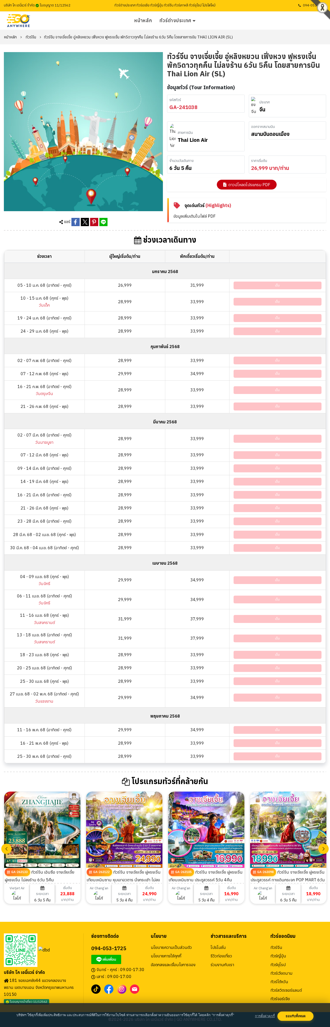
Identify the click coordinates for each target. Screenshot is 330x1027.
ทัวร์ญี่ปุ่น (278, 955)
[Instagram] (121, 988)
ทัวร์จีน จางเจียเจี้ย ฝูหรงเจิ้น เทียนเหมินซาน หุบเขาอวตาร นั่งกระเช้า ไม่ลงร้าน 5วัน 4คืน (124, 879)
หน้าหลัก (143, 20)
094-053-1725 (314, 5)
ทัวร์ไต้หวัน (279, 981)
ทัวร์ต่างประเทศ (175, 20)
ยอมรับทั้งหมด (296, 1016)
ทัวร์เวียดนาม (281, 973)
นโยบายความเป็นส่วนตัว (171, 947)
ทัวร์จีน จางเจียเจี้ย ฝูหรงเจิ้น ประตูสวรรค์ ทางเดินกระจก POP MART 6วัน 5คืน (288, 879)
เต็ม (277, 285)
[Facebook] (108, 988)
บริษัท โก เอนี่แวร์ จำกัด (24, 972)
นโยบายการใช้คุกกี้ (166, 955)
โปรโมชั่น (218, 947)
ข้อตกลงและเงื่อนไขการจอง (173, 964)
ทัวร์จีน (31, 37)
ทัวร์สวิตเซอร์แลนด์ (286, 990)
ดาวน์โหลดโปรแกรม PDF (249, 184)
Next (323, 849)
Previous (6, 849)
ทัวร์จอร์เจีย (280, 998)
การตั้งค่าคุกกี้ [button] (265, 1016)
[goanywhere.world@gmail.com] (134, 988)
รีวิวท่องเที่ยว (221, 955)
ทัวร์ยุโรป (278, 964)
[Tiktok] (96, 988)
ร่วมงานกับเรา (222, 964)
